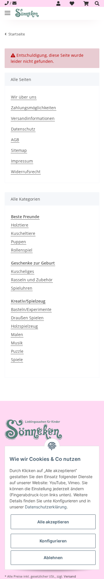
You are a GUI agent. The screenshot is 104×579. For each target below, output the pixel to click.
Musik (17, 343)
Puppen (18, 241)
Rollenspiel (21, 250)
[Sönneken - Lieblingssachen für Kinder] (27, 13)
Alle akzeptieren (53, 521)
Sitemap (19, 150)
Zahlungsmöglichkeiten (33, 107)
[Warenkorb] (86, 3)
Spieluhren (21, 288)
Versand (70, 576)
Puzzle (17, 351)
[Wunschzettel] (72, 3)
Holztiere (19, 225)
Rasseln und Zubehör (32, 279)
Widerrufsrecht (25, 171)
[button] (58, 3)
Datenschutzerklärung (46, 506)
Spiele (17, 359)
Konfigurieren (53, 540)
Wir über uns (23, 97)
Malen (17, 334)
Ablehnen (53, 557)
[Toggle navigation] (7, 10)
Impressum (22, 161)
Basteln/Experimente (31, 309)
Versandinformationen (33, 118)
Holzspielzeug (24, 326)
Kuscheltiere (23, 233)
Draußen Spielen (27, 317)
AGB (15, 139)
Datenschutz (23, 129)
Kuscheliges (22, 271)
